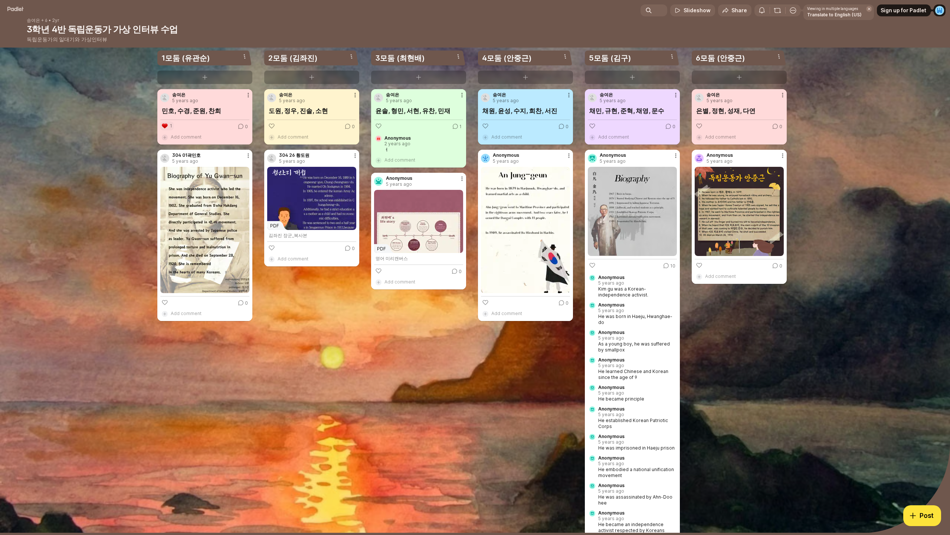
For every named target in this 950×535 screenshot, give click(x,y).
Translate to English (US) (834, 14)
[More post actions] (248, 95)
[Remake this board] (777, 10)
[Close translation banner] (869, 9)
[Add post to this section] (204, 77)
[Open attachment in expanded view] (204, 230)
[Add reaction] (164, 302)
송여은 (33, 20)
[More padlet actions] (793, 10)
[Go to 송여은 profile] (164, 97)
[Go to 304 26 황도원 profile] (271, 158)
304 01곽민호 (186, 155)
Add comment (186, 137)
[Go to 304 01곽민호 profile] (164, 158)
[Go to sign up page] (940, 10)
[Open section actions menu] (244, 56)
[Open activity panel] (761, 10)
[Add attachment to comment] (164, 137)
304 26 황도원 (294, 155)
